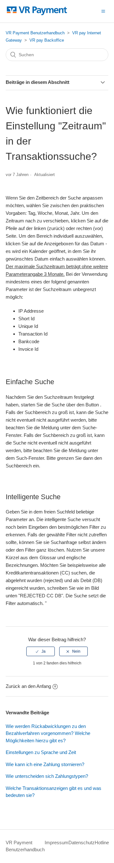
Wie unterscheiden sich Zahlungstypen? (47, 776)
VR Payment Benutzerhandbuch (35, 33)
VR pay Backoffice (46, 40)
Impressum (56, 842)
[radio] (40, 651)
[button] (103, 11)
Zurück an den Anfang (28, 686)
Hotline (102, 842)
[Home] (37, 14)
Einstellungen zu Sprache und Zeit (41, 752)
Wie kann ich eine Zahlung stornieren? (45, 764)
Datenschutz (81, 842)
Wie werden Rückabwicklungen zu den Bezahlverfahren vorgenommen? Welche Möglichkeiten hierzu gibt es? (48, 733)
